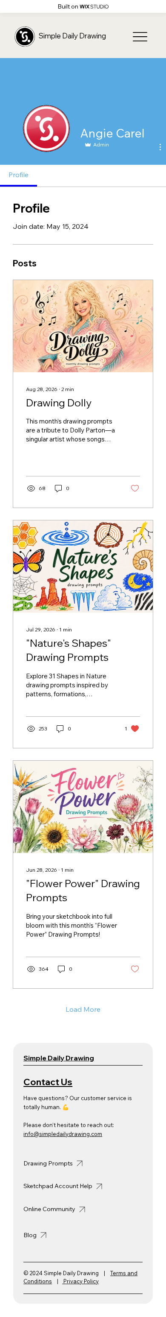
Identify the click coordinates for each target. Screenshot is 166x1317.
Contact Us (47, 1081)
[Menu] (140, 37)
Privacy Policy (80, 1281)
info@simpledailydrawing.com (62, 1133)
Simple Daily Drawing (72, 35)
